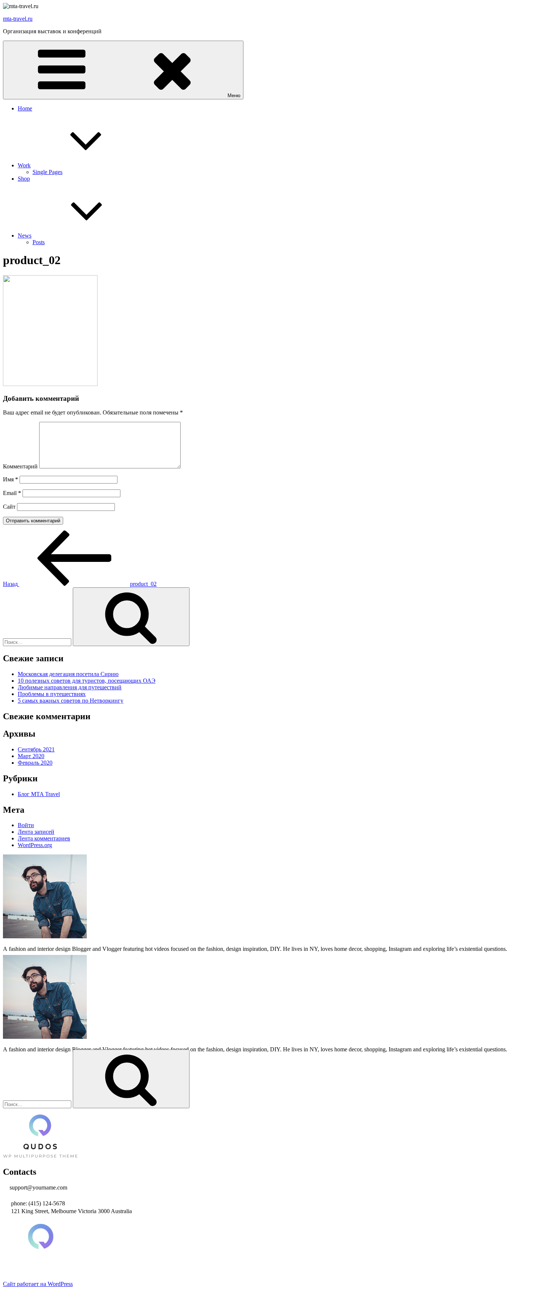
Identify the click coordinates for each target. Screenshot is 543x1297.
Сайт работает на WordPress (38, 1284)
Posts (39, 242)
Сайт (9, 507)
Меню (234, 95)
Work (24, 165)
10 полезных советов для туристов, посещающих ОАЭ (87, 680)
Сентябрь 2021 (36, 749)
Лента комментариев (44, 838)
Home (25, 108)
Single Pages (47, 172)
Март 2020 (31, 756)
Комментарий (20, 466)
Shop (24, 178)
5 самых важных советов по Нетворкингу (70, 700)
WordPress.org (35, 845)
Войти (26, 825)
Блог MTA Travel (39, 794)
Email (12, 493)
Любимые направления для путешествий (70, 687)
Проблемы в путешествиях (52, 694)
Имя (10, 479)
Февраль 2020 (35, 763)
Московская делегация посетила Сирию (68, 674)
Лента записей (36, 832)
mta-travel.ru (18, 19)
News (24, 235)
